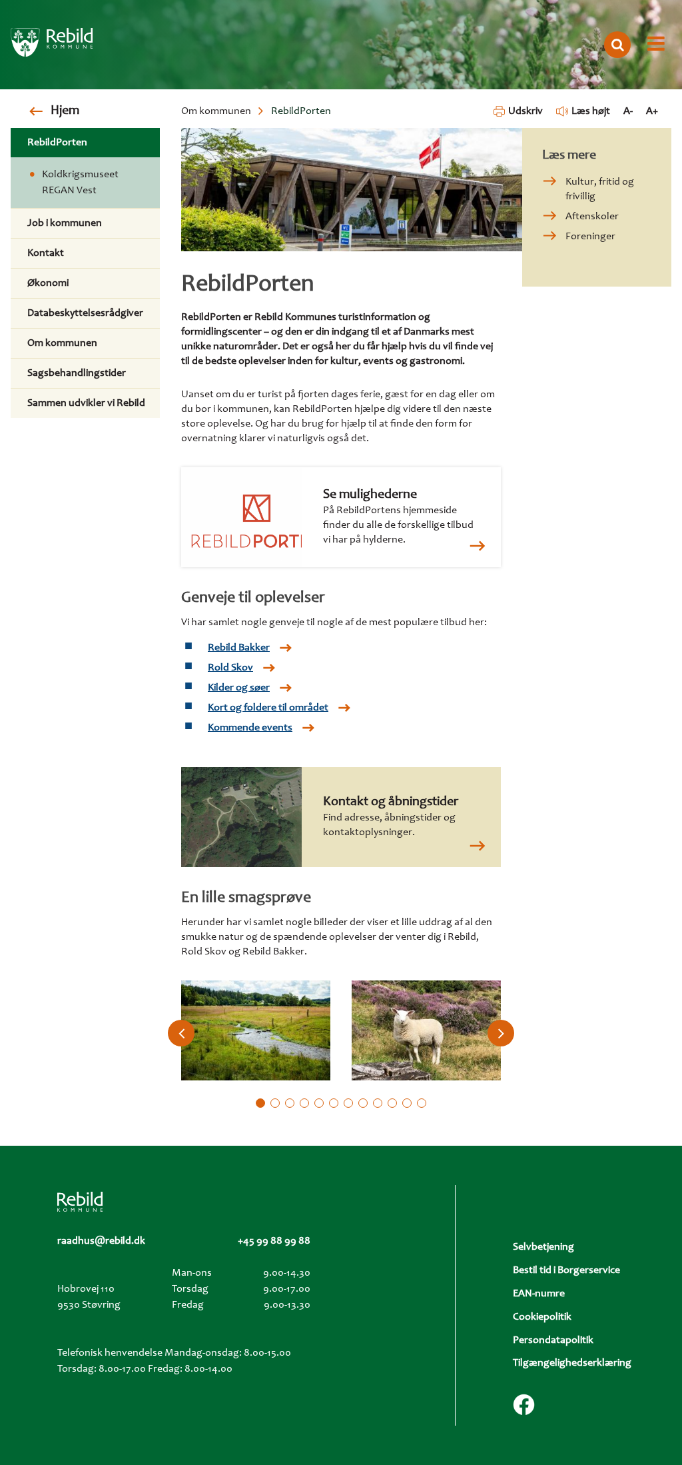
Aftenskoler (592, 216)
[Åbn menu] (656, 45)
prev (181, 1033)
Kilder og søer (239, 688)
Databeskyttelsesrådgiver (85, 313)
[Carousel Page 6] (333, 1103)
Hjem (65, 111)
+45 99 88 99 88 (274, 1241)
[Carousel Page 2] (275, 1103)
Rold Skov (230, 668)
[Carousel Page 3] (289, 1103)
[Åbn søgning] (617, 44)
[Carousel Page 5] (319, 1103)
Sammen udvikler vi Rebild (86, 403)
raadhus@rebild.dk (101, 1241)
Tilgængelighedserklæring (572, 1363)
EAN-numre (539, 1293)
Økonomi (48, 283)
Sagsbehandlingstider (76, 373)
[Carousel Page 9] (377, 1103)
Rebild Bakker (239, 648)
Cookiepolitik (542, 1317)
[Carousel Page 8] (363, 1103)
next (501, 1033)
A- (628, 111)
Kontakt (45, 253)
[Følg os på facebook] (524, 1405)
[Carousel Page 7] (348, 1103)
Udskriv (525, 111)
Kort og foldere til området (268, 708)
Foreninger (590, 236)
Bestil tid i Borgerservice (566, 1270)
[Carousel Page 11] (407, 1103)
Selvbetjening (543, 1247)
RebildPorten (57, 142)
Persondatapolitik (553, 1340)
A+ (652, 111)
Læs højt (590, 111)
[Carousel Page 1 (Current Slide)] (260, 1103)
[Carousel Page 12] (421, 1103)
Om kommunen (216, 111)
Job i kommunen (64, 223)
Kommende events (250, 728)
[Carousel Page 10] (392, 1103)
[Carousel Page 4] (304, 1103)
